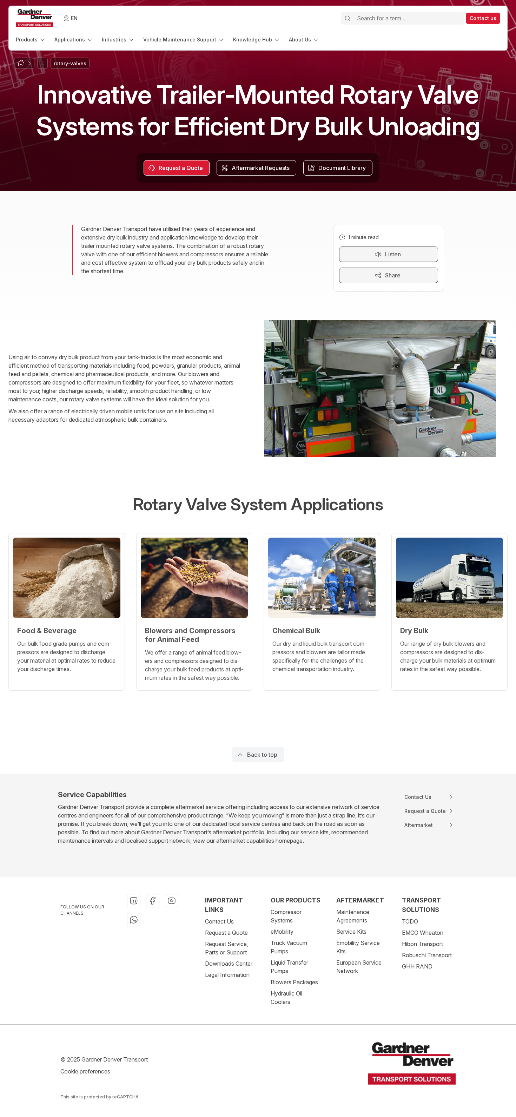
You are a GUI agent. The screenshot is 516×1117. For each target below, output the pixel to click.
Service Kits (351, 931)
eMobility (282, 931)
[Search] (347, 18)
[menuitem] (31, 39)
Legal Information (227, 974)
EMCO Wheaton (422, 932)
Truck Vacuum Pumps (289, 947)
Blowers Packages (294, 982)
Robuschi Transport (427, 955)
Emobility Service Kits (358, 947)
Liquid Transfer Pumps (289, 966)
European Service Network (359, 966)
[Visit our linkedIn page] (133, 900)
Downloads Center (228, 963)
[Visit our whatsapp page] (133, 919)
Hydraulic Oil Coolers (286, 997)
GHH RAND (417, 966)
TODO (410, 921)
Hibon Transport (422, 943)
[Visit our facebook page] (152, 900)
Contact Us (219, 921)
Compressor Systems (286, 916)
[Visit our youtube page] (171, 900)
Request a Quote (226, 932)
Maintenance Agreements (352, 916)
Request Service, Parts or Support (226, 948)
